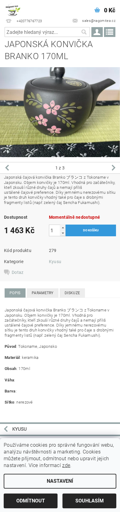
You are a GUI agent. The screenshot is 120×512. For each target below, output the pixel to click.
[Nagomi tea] (13, 8)
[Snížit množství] (63, 233)
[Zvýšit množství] (63, 227)
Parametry (43, 293)
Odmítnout (30, 501)
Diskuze (72, 293)
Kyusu (55, 261)
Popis (15, 293)
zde (66, 465)
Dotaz (18, 272)
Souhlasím (89, 501)
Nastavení (60, 481)
